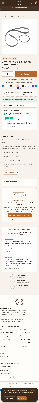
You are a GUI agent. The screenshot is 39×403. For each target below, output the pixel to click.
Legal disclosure (4, 370)
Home (3, 14)
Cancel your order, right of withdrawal (10, 363)
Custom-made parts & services (19, 215)
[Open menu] (3, 3)
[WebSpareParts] (19, 3)
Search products (5, 339)
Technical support (25, 332)
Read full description (11, 172)
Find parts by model (20, 8)
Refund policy (4, 356)
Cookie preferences (5, 373)
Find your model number (27, 342)
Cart (1, 342)
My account (23, 346)
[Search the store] (32, 3)
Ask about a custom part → (20, 220)
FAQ (1, 349)
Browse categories (5, 336)
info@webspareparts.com (10, 326)
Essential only (9, 398)
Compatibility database (6, 332)
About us (2, 346)
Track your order (25, 339)
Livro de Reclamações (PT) (8, 377)
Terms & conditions (5, 366)
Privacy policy (4, 359)
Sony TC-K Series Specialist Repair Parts (17, 14)
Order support (24, 336)
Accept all (21, 398)
